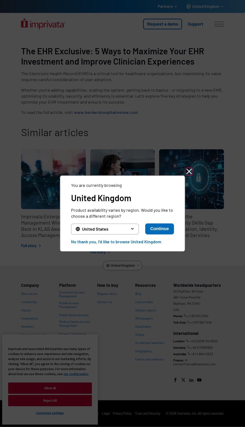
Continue (159, 228)
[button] (189, 171)
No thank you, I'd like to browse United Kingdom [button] (116, 241)
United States (95, 229)
